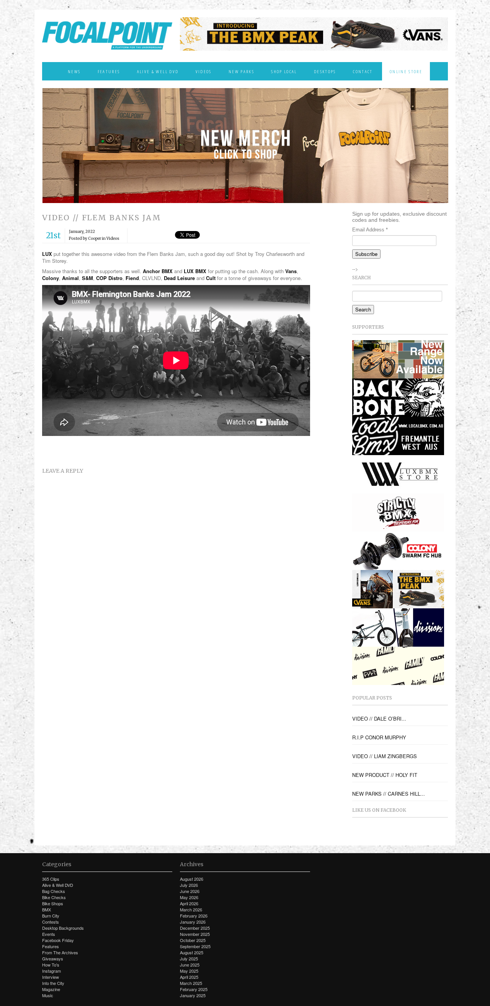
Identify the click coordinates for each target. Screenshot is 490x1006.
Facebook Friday (58, 940)
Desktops (325, 71)
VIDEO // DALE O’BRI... (379, 719)
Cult (211, 278)
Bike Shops (52, 903)
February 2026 (193, 916)
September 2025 (195, 946)
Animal (70, 278)
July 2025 (189, 958)
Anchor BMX (158, 271)
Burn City (50, 916)
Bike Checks (54, 897)
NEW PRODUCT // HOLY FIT (384, 775)
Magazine (51, 989)
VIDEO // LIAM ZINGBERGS (384, 756)
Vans (291, 271)
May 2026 (189, 897)
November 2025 (195, 934)
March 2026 (191, 909)
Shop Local (284, 71)
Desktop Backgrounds (63, 928)
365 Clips (50, 879)
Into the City (53, 983)
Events (48, 934)
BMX (46, 909)
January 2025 (193, 995)
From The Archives (60, 952)
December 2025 (195, 928)
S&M (87, 278)
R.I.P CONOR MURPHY (379, 737)
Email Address (370, 230)
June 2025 (189, 965)
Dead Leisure (179, 278)
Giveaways (52, 958)
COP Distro (109, 278)
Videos (204, 71)
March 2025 (191, 983)
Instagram (51, 971)
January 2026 (193, 922)
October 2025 (193, 940)
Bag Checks (53, 891)
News (74, 71)
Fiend (132, 278)
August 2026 (191, 879)
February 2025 (193, 989)
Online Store (406, 71)
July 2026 (189, 885)
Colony (50, 278)
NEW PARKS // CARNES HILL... (388, 794)
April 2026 (189, 903)
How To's (50, 965)
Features (109, 71)
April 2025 (189, 977)
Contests (50, 922)
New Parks (241, 71)
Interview (50, 977)
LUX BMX (195, 271)
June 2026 (189, 891)
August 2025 (191, 952)
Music (47, 995)
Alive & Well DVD (157, 71)
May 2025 (189, 971)
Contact (362, 71)
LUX (47, 253)
